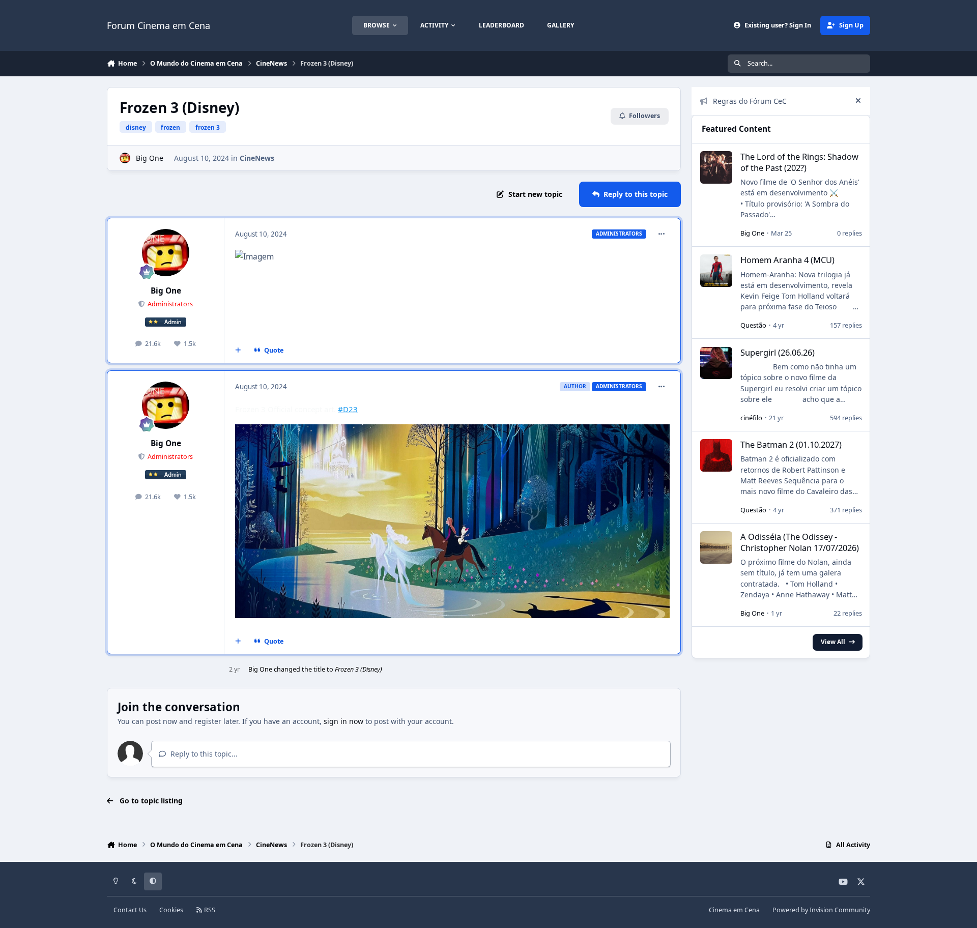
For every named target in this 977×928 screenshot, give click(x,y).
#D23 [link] (348, 409)
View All (833, 641)
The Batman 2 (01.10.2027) (791, 444)
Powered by (821, 910)
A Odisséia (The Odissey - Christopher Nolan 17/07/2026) (799, 542)
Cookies (171, 910)
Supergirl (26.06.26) (777, 352)
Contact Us (130, 910)
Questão (753, 325)
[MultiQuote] (238, 350)
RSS (209, 910)
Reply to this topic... (203, 754)
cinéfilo (751, 417)
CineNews (257, 158)
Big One (149, 158)
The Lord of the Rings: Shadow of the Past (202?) (799, 162)
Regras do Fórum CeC (750, 101)
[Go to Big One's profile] (125, 158)
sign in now (343, 721)
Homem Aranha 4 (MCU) (787, 260)
